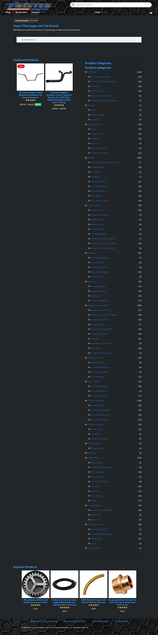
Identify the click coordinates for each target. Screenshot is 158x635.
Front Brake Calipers (100, 186)
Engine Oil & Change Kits (101, 329)
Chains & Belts (97, 262)
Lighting (95, 296)
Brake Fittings (97, 167)
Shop (8, 12)
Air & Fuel (92, 72)
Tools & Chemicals (96, 524)
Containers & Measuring (101, 534)
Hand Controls (97, 134)
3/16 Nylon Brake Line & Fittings (105, 162)
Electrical (92, 281)
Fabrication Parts (95, 357)
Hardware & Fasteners (100, 367)
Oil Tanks (95, 491)
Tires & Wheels (94, 505)
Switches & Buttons (99, 300)
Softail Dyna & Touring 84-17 (103, 238)
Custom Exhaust (95, 205)
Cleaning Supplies (99, 529)
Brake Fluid (96, 172)
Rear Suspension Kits (100, 415)
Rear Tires (95, 519)
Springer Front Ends (99, 419)
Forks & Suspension (96, 400)
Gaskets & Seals (94, 443)
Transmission (97, 276)
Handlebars (96, 138)
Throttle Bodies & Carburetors (104, 100)
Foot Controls (94, 381)
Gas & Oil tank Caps (99, 481)
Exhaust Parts (97, 210)
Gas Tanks (95, 486)
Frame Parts (96, 429)
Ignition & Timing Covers (102, 343)
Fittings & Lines (98, 472)
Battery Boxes (97, 462)
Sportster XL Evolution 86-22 (103, 243)
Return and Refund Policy (74, 621)
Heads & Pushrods (99, 334)
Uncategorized (94, 548)
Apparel (91, 105)
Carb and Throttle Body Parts (103, 81)
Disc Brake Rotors (99, 181)
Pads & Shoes (96, 196)
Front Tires (96, 515)
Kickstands (96, 434)
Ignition (94, 338)
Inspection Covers (99, 267)
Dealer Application (100, 621)
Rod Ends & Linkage (99, 372)
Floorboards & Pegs (99, 386)
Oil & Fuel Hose (97, 91)
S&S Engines (96, 348)
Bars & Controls (95, 124)
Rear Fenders (96, 496)
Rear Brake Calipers (99, 200)
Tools (93, 543)
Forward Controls (98, 396)
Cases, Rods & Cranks (100, 319)
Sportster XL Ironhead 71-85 (103, 248)
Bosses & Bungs (98, 362)
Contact (36, 12)
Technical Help (121, 621)
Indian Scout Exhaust (100, 215)
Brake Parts (96, 176)
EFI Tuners (95, 86)
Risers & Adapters (98, 148)
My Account (21, 12)
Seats (93, 500)
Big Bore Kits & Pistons (101, 310)
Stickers (94, 119)
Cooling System (98, 324)
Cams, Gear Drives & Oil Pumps (104, 315)
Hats (93, 110)
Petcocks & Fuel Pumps (101, 95)
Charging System (98, 286)
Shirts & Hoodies (98, 115)
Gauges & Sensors (98, 291)
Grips (93, 129)
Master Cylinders (98, 191)
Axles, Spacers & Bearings (102, 510)
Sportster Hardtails (99, 438)
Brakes (91, 157)
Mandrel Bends (97, 219)
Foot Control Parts (99, 391)
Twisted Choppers (22, 20)
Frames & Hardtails (96, 424)
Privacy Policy (27, 629)
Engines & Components (98, 305)
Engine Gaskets (98, 448)
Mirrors (94, 143)
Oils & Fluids (96, 538)
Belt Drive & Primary (100, 257)
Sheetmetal (93, 457)
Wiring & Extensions (99, 153)
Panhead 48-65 (97, 229)
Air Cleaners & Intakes (100, 77)
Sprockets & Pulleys (99, 272)
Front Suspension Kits (100, 410)
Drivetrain (92, 253)
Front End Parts (98, 405)
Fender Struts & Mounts (101, 467)
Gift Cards (92, 453)
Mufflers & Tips (97, 224)
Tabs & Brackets (98, 377)
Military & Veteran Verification (43, 621)
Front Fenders (97, 477)
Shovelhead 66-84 (98, 234)
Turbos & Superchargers (101, 353)
